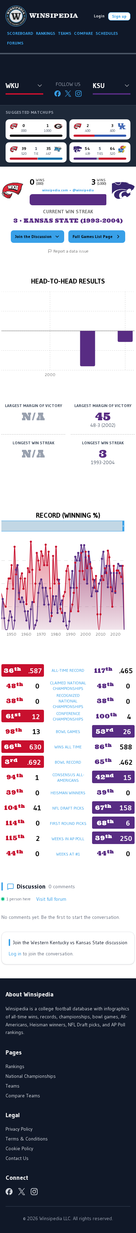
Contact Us (17, 1158)
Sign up (119, 16)
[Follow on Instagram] (78, 93)
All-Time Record (68, 670)
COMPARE (83, 33)
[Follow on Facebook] (57, 93)
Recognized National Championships (68, 701)
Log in (15, 953)
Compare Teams (23, 1095)
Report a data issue (71, 251)
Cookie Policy (19, 1148)
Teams (13, 1086)
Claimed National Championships (68, 685)
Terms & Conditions (27, 1139)
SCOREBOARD (20, 33)
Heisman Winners (68, 792)
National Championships (31, 1076)
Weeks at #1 (68, 854)
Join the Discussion (33, 236)
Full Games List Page (93, 236)
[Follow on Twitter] (68, 93)
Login (99, 15)
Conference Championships (68, 716)
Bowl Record (68, 762)
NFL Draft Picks (68, 808)
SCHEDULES (107, 33)
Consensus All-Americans (68, 777)
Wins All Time (68, 746)
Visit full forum (51, 899)
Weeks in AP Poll (68, 838)
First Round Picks (68, 823)
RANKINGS (45, 33)
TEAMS (64, 33)
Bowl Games (68, 731)
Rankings (15, 1066)
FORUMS (15, 43)
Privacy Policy (19, 1129)
